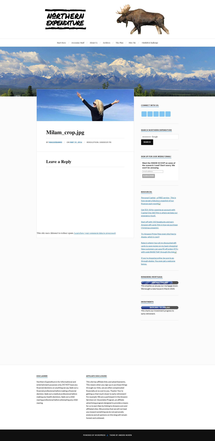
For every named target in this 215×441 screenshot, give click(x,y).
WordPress (100, 435)
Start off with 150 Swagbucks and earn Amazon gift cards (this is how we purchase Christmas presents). (159, 225)
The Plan (119, 42)
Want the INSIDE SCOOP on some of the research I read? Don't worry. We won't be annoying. (158, 165)
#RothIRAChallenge (149, 42)
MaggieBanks (55, 142)
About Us (93, 42)
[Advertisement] (159, 340)
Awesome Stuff (77, 42)
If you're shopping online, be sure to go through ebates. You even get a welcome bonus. (158, 261)
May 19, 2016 (76, 142)
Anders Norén (125, 435)
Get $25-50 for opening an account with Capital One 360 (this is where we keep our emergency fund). (159, 212)
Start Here (61, 42)
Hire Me (132, 42)
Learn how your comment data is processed (94, 233)
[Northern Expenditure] (107, 18)
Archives (106, 42)
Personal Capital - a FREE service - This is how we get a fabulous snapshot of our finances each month (158, 200)
